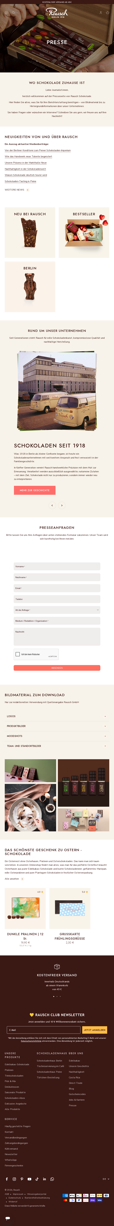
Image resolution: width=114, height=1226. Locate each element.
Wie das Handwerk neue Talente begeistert (28, 156)
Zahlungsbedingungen (16, 1143)
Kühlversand (11, 1148)
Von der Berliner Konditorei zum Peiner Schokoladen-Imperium (38, 150)
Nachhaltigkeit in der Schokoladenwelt (25, 169)
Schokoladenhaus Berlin (49, 1060)
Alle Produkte (12, 1109)
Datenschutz (15, 1197)
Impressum (18, 1194)
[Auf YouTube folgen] (29, 1179)
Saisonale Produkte (15, 1092)
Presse (72, 1105)
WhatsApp (11, 1160)
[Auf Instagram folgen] (14, 1179)
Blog (71, 1088)
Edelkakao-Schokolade (17, 1064)
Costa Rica (74, 1077)
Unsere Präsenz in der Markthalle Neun (26, 162)
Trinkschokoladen (14, 1075)
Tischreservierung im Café (50, 1066)
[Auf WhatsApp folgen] (52, 1179)
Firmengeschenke (14, 1165)
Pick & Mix (10, 1081)
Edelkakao (74, 1060)
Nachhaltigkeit (76, 1072)
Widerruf (13, 1201)
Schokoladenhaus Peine (49, 1072)
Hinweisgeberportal (36, 1194)
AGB (7, 1194)
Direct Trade (75, 1083)
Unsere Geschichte (79, 1066)
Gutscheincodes (77, 1094)
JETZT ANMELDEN (95, 1030)
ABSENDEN (57, 668)
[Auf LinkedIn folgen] (45, 1179)
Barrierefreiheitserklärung (37, 1197)
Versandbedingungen (16, 1137)
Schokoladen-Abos (15, 1098)
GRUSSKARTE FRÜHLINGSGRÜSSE (70, 936)
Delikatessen (12, 1087)
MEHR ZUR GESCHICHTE (35, 490)
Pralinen (9, 1070)
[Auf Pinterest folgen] (22, 1179)
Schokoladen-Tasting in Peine (20, 181)
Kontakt (9, 1132)
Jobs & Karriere (77, 1099)
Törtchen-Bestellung (48, 1077)
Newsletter (11, 1154)
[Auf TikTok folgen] (37, 1179)
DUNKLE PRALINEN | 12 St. (25, 936)
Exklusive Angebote (15, 1103)
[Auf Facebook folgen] (7, 1179)
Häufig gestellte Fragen (17, 1126)
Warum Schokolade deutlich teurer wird (26, 175)
